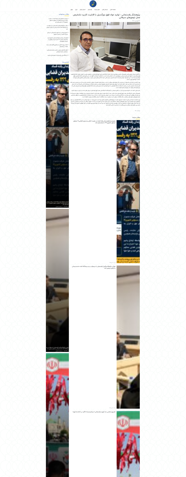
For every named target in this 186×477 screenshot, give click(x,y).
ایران (76, 9)
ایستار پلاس (105, 9)
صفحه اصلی (113, 9)
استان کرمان (82, 9)
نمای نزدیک (97, 9)
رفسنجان (90, 9)
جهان (71, 9)
